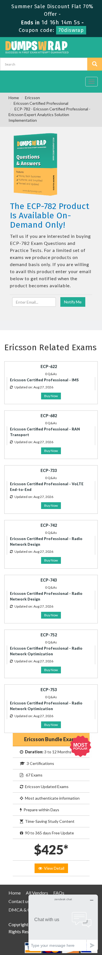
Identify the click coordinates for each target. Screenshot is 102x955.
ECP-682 (49, 415)
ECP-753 (49, 689)
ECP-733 (49, 470)
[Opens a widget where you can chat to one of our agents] (63, 922)
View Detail (53, 868)
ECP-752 (49, 634)
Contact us (18, 901)
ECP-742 (49, 525)
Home (13, 97)
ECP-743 (49, 580)
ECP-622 (49, 366)
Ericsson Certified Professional (41, 103)
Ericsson (32, 97)
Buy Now (51, 396)
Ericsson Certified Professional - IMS (44, 380)
